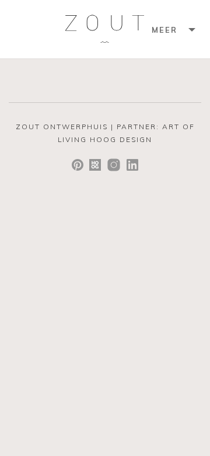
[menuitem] (172, 29)
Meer (164, 29)
